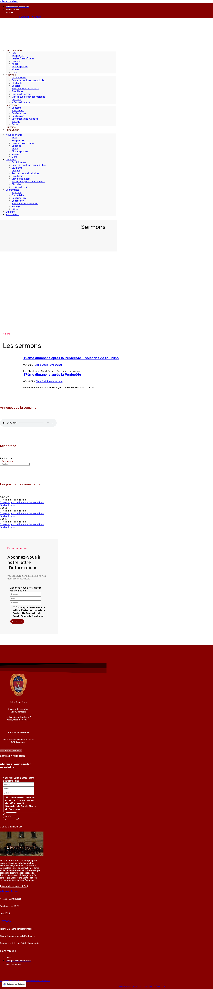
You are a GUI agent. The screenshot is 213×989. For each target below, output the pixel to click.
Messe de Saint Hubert (10, 899)
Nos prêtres (18, 55)
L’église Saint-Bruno (23, 58)
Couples (16, 85)
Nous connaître (14, 50)
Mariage (16, 121)
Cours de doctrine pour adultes (28, 80)
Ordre (15, 124)
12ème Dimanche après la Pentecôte (17, 936)
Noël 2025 (5, 913)
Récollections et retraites (25, 88)
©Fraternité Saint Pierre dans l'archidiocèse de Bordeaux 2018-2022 (25, 981)
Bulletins (11, 127)
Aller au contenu (9, 1)
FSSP (14, 52)
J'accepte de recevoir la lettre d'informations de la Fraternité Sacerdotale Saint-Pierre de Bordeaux (29, 611)
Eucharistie (18, 110)
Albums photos (20, 66)
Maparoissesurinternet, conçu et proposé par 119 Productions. (142, 986)
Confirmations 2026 (9, 906)
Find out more (7, 505)
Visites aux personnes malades (28, 96)
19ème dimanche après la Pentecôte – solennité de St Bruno (71, 358)
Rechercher (6, 458)
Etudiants (17, 83)
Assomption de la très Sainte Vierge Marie (19, 943)
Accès (15, 63)
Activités (11, 74)
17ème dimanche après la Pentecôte (52, 375)
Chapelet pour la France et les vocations (22, 502)
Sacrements (12, 105)
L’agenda (16, 61)
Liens (14, 72)
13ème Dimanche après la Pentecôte (17, 929)
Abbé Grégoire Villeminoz (48, 365)
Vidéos (15, 69)
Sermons (5, 921)
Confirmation (19, 113)
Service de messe (21, 94)
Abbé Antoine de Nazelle (49, 381)
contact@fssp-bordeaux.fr (18, 717)
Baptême (16, 107)
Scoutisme (17, 91)
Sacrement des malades (25, 118)
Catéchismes (19, 77)
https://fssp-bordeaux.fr (18, 720)
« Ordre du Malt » (21, 102)
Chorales (16, 99)
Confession (18, 116)
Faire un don (12, 129)
